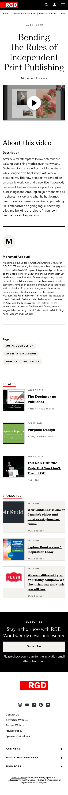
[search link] (46, 5)
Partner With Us (15, 725)
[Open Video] (34, 103)
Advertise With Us (17, 720)
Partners (13, 749)
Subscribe (34, 646)
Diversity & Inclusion (21, 354)
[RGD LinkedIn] (34, 705)
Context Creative (18, 778)
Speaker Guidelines (18, 736)
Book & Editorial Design (23, 362)
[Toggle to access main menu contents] (63, 5)
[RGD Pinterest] (41, 705)
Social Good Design (20, 346)
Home (6, 13)
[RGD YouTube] (27, 705)
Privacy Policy (14, 730)
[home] (9, 5)
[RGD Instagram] (20, 705)
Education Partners (22, 757)
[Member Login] (54, 5)
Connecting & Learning (24, 13)
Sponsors (13, 766)
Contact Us (12, 714)
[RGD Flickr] (48, 705)
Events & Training (47, 13)
